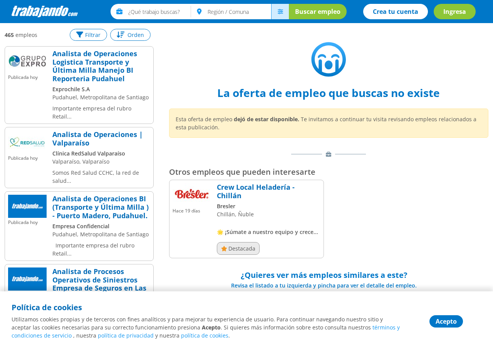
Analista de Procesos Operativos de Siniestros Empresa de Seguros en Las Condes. (99, 284)
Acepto (446, 321)
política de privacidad (126, 335)
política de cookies (204, 335)
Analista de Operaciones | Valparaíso (97, 138)
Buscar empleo (317, 11)
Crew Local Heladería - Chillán (256, 191)
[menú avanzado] (280, 11)
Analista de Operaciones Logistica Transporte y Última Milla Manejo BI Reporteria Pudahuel (94, 66)
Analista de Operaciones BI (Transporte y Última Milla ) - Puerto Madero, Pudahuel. (100, 207)
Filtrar (93, 34)
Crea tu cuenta (395, 11)
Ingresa (454, 11)
